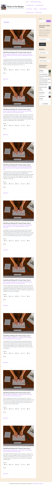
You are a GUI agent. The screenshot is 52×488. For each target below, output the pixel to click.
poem (28, 55)
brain (16, 55)
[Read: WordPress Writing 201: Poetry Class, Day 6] (18, 152)
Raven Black (42, 92)
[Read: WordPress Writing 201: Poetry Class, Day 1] (18, 435)
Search (40, 18)
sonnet (4, 56)
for (25, 226)
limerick (16, 395)
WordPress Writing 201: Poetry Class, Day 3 (17, 336)
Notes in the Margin (15, 6)
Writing (22, 54)
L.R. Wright (41, 99)
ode (16, 112)
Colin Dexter (41, 90)
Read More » (6, 79)
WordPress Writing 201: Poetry (13, 54)
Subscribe (42, 44)
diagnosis (17, 226)
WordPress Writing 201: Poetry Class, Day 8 (17, 109)
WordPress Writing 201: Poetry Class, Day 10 (17, 52)
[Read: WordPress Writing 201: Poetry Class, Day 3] (18, 323)
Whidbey (41, 70)
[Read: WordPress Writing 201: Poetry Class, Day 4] (18, 267)
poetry (31, 55)
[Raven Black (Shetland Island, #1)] (50, 92)
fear (23, 226)
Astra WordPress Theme (37, 483)
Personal (5, 54)
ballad (21, 167)
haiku (16, 451)
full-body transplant (22, 55)
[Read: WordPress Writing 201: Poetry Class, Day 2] (18, 380)
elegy (21, 226)
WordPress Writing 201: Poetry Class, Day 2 (17, 393)
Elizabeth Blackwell (27, 167)
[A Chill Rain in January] (50, 96)
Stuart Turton (41, 77)
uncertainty (5, 227)
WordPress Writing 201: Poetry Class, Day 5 (17, 223)
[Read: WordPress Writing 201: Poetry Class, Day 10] (18, 39)
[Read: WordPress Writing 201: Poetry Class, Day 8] (18, 96)
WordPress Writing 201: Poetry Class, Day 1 (16, 448)
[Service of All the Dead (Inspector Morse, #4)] (50, 87)
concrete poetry (18, 283)
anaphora (17, 167)
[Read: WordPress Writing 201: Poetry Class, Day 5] (18, 210)
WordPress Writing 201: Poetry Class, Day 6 (17, 165)
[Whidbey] (50, 71)
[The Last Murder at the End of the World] (50, 74)
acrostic (17, 338)
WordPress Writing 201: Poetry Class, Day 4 (17, 280)
